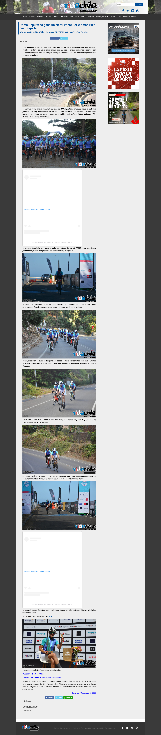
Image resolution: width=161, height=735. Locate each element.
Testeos (48, 16)
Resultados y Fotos (129, 16)
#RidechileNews (46, 32)
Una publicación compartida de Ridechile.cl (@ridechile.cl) (52, 242)
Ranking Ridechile (102, 16)
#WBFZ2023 (58, 32)
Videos (113, 16)
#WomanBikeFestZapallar (76, 32)
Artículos (40, 16)
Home (25, 16)
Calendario (90, 16)
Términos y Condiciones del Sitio (92, 728)
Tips (119, 16)
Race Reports (80, 16)
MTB (71, 16)
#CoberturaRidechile (60, 16)
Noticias (32, 16)
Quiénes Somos (59, 728)
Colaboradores (110, 728)
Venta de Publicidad (73, 728)
